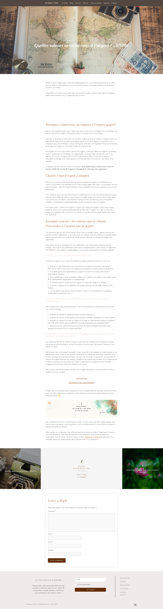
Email (50, 542)
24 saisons (124, 589)
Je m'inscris (90, 590)
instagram (88, 437)
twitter (96, 437)
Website (50, 550)
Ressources (125, 585)
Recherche (124, 578)
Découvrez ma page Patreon (81, 382)
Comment (52, 511)
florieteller (81, 468)
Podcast (84, 474)
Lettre (122, 582)
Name (50, 534)
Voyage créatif (123, 594)
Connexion (83, 477)
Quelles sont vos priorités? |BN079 (20, 471)
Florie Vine (52, 3)
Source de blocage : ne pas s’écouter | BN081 (142, 471)
